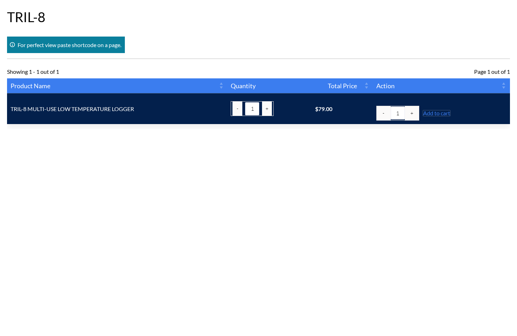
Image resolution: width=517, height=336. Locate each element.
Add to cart (436, 113)
